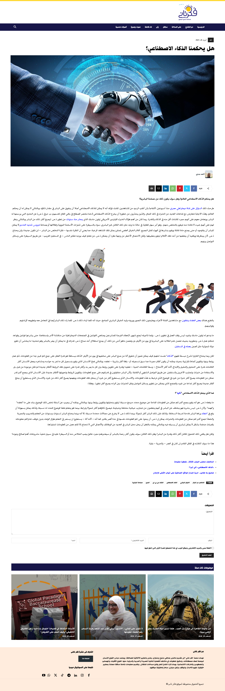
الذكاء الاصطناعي (172, 483)
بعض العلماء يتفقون (191, 320)
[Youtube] (43, 675)
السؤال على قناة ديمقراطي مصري (186, 208)
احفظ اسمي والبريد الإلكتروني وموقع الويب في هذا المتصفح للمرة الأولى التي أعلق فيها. (177, 548)
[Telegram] (68, 675)
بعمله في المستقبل (183, 346)
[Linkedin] (166, 188)
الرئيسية (200, 27)
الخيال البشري (185, 483)
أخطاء (204, 413)
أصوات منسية (121, 27)
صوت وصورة (136, 27)
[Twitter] (187, 188)
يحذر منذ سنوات (74, 219)
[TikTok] (62, 675)
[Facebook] (194, 188)
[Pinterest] (180, 188)
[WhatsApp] (173, 188)
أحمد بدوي (200, 174)
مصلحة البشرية (137, 483)
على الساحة (176, 27)
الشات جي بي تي (158, 483)
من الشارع (189, 27)
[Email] (159, 188)
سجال (165, 27)
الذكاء (170, 355)
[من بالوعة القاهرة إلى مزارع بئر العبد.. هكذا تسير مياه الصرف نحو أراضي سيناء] (181, 607)
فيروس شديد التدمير (30, 224)
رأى (157, 27)
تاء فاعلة (148, 27)
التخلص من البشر (198, 483)
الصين (148, 483)
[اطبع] (152, 188)
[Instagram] (82, 675)
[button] (15, 27)
